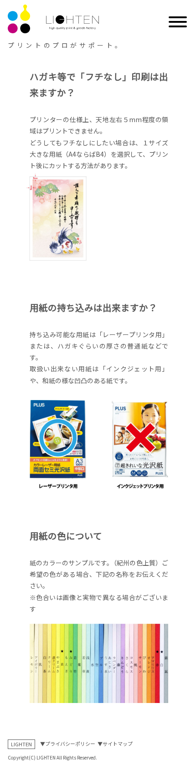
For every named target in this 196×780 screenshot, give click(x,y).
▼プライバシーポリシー (67, 743)
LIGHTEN (21, 744)
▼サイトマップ (115, 743)
